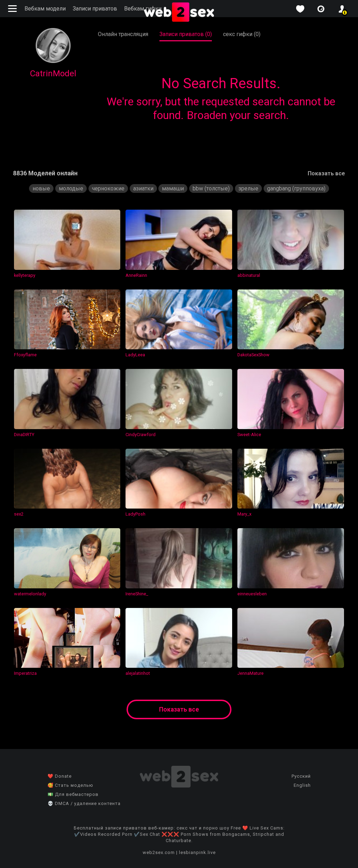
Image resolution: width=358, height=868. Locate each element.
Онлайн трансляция (123, 34)
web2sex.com (159, 852)
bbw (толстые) (211, 188)
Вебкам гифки (143, 8)
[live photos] (320, 9)
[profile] (341, 9)
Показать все (326, 173)
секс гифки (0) (241, 34)
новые (41, 188)
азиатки (143, 188)
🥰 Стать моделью (70, 785)
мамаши (173, 188)
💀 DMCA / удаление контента (84, 803)
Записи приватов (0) (185, 34)
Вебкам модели (45, 8)
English (302, 785)
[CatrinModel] (53, 61)
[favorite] (299, 9)
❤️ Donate (60, 776)
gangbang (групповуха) (296, 188)
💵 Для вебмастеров (73, 794)
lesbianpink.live (197, 852)
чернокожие (108, 188)
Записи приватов (95, 8)
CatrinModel (53, 73)
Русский (301, 776)
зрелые (248, 188)
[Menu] (13, 8)
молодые (71, 188)
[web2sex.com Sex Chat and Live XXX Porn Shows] (179, 12)
